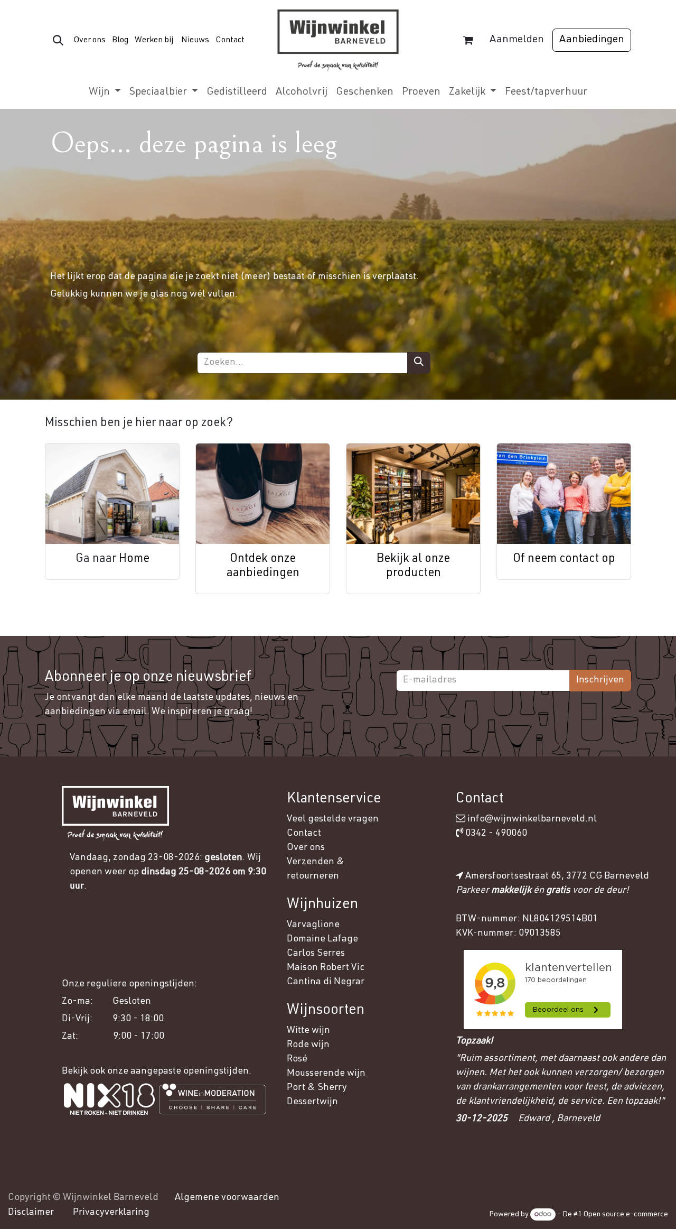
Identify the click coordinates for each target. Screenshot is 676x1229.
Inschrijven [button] (600, 680)
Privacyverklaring (111, 1212)
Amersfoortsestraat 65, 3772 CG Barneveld (557, 876)
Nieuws (195, 40)
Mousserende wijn (326, 1073)
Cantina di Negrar (325, 982)
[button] (58, 40)
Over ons (89, 40)
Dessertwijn (312, 1102)
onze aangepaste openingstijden (178, 1071)
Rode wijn (308, 1045)
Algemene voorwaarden (227, 1198)
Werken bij (154, 40)
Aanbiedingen (591, 40)
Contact (230, 40)
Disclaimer (31, 1212)
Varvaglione (313, 925)
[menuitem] (104, 92)
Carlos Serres (317, 953)
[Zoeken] (418, 363)
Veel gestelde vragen (333, 819)
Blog (119, 40)
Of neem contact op (564, 559)
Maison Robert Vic (325, 968)
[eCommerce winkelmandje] (468, 40)
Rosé (297, 1059)
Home (134, 559)
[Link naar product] (112, 493)
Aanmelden (517, 40)
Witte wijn (309, 1031)
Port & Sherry (317, 1088)
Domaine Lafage (323, 939)
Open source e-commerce (626, 1214)
